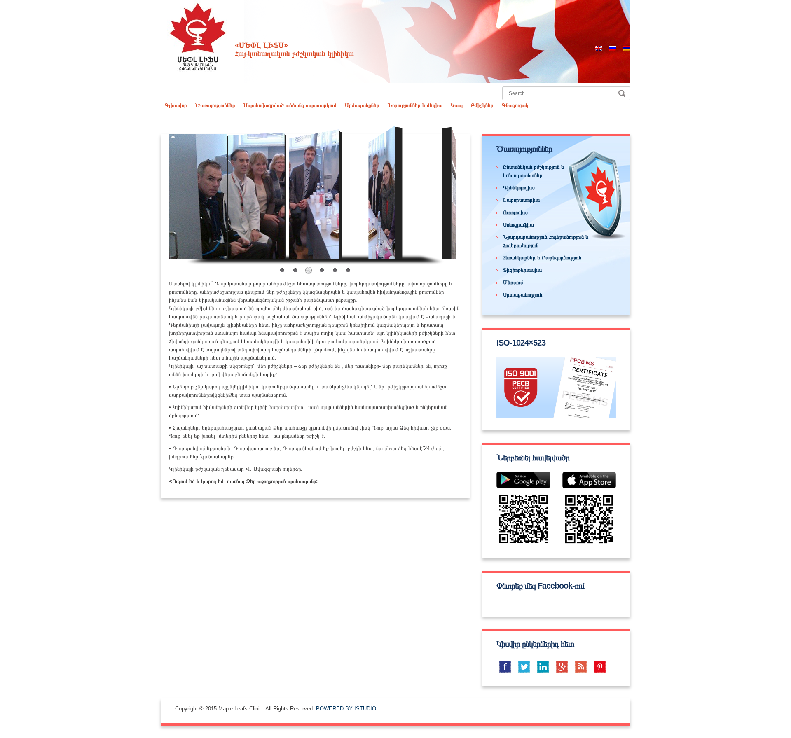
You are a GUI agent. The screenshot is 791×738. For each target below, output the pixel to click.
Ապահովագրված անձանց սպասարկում (290, 105)
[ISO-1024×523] (556, 387)
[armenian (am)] (626, 47)
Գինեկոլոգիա (519, 187)
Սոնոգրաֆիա (518, 225)
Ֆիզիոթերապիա (522, 270)
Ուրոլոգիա (515, 212)
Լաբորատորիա (521, 200)
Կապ (457, 105)
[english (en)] (598, 47)
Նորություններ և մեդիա (415, 105)
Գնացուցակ (515, 105)
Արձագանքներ (362, 105)
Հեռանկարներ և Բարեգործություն (542, 258)
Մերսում (513, 282)
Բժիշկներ (482, 105)
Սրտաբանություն (522, 295)
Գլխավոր (176, 105)
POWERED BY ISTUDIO (346, 708)
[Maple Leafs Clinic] (198, 36)
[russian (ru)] (612, 47)
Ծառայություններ (215, 105)
